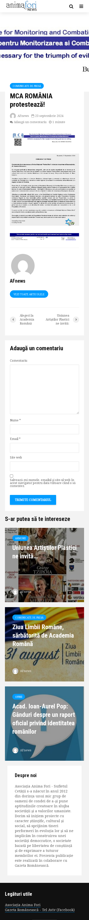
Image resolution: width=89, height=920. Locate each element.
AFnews (23, 116)
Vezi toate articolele (29, 294)
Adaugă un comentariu (30, 122)
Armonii (20, 538)
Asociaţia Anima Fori (23, 904)
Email (15, 438)
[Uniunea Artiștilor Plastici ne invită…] (44, 564)
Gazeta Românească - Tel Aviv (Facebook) (40, 909)
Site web (16, 457)
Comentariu (18, 360)
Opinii (18, 697)
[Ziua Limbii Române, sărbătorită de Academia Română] (44, 644)
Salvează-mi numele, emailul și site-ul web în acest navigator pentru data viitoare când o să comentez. (43, 483)
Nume (15, 420)
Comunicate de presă (27, 86)
